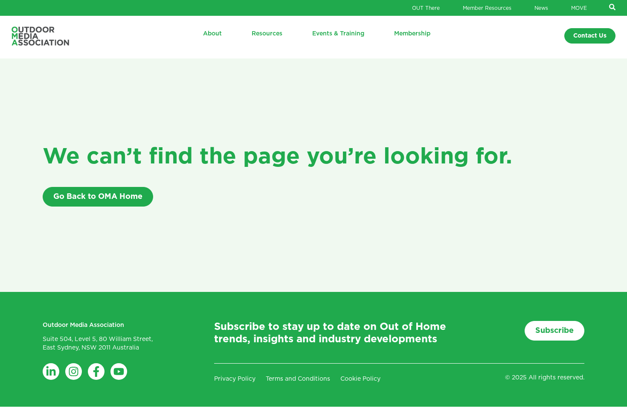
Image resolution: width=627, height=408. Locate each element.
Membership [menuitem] (412, 34)
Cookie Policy (360, 379)
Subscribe (554, 331)
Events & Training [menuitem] (338, 34)
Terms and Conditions (298, 379)
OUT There (426, 8)
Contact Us (590, 36)
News (541, 8)
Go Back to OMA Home (97, 197)
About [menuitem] (212, 34)
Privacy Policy (234, 379)
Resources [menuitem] (267, 34)
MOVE (579, 8)
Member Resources (487, 8)
